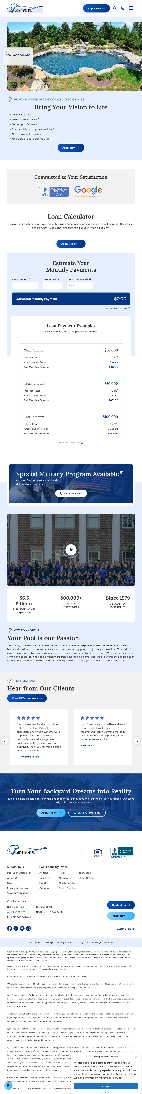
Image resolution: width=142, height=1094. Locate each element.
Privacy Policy (64, 942)
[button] (136, 1056)
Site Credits (34, 942)
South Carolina (67, 888)
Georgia (44, 888)
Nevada (63, 878)
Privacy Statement (18, 888)
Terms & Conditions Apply (116, 308)
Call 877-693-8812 (89, 812)
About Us (12, 878)
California (44, 878)
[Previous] (5, 740)
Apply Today (69, 243)
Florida (43, 883)
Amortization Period (79, 279)
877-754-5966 (73, 493)
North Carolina (67, 883)
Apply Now (94, 8)
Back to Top (124, 929)
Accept (106, 1086)
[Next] (136, 740)
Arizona (43, 872)
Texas (62, 872)
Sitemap (48, 942)
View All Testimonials (25, 698)
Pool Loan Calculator (19, 872)
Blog (9, 883)
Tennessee (85, 872)
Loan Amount (21, 279)
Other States (86, 878)
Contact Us (119, 905)
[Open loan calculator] (8, 1086)
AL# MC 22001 (16, 912)
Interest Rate (52, 279)
